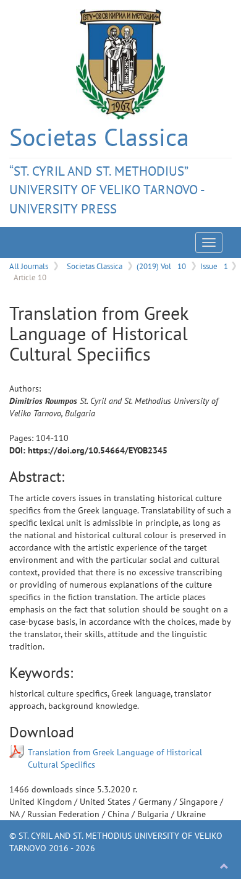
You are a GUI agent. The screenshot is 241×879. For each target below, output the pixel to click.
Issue (214, 266)
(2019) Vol (161, 266)
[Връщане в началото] (224, 866)
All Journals (28, 266)
